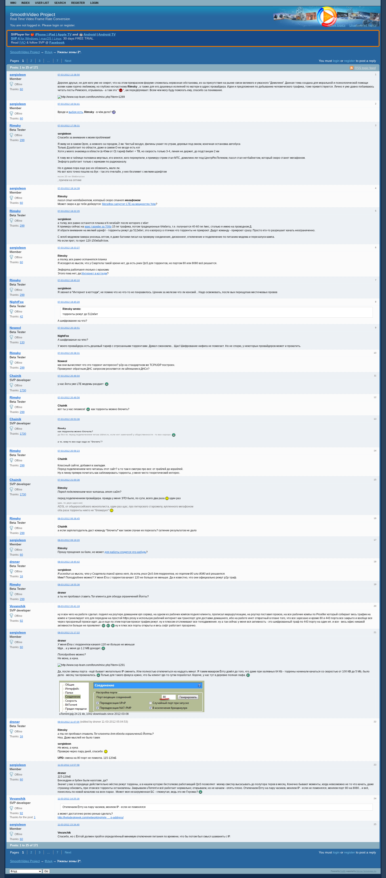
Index (25, 2)
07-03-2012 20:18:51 (69, 328)
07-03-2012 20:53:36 (69, 419)
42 (21, 316)
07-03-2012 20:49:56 (69, 397)
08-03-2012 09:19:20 (69, 540)
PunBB (342, 871)
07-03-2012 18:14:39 (69, 188)
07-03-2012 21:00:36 (69, 480)
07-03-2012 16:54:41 (69, 104)
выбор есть (76, 112)
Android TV (106, 34)
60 (21, 89)
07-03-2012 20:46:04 (69, 376)
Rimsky (15, 125)
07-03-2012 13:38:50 (69, 74)
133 (22, 342)
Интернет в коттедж (94, 273)
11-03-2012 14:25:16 (69, 798)
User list (42, 2)
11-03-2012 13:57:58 (69, 765)
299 (22, 140)
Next (68, 61)
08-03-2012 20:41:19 (69, 606)
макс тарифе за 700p (98, 226)
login (336, 61)
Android (90, 34)
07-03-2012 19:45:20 (69, 302)
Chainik (15, 375)
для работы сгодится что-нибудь (125, 552)
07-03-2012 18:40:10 (69, 280)
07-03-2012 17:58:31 (69, 125)
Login (94, 2)
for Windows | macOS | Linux (36, 38)
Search (60, 2)
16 (21, 576)
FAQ (22, 42)
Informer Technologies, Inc (366, 871)
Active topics (336, 25)
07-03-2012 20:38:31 (69, 353)
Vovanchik (17, 606)
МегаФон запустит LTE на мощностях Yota (129, 204)
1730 (23, 390)
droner (15, 561)
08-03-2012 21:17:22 (69, 632)
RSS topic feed (365, 68)
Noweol (15, 328)
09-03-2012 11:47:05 (69, 722)
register (349, 61)
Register (78, 2)
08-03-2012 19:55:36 (69, 584)
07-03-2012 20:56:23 (69, 451)
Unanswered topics (362, 25)
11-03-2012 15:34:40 (69, 824)
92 (21, 620)
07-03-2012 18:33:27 (69, 247)
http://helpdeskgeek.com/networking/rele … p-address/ (91, 817)
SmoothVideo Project (32, 14)
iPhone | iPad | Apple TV (53, 34)
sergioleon (18, 74)
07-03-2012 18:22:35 (69, 211)
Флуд (48, 52)
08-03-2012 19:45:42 (69, 562)
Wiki (13, 2)
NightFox (17, 302)
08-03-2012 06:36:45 (69, 518)
